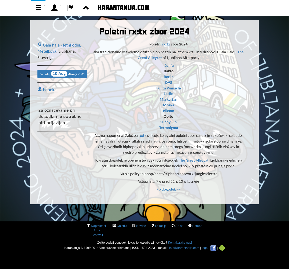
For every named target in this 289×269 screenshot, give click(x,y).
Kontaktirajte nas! (179, 242)
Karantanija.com (124, 7)
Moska (168, 105)
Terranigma (168, 128)
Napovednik (99, 226)
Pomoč (197, 226)
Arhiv (97, 230)
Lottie (168, 94)
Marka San (168, 100)
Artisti (179, 226)
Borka (168, 77)
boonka (49, 90)
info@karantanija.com (184, 248)
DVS (168, 83)
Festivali (97, 235)
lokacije (161, 226)
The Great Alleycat (193, 161)
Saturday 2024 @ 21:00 (62, 73)
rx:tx (166, 45)
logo (205, 248)
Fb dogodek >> (168, 190)
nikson (168, 111)
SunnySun (168, 122)
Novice (141, 226)
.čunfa (169, 66)
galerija (122, 226)
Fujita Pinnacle (168, 88)
